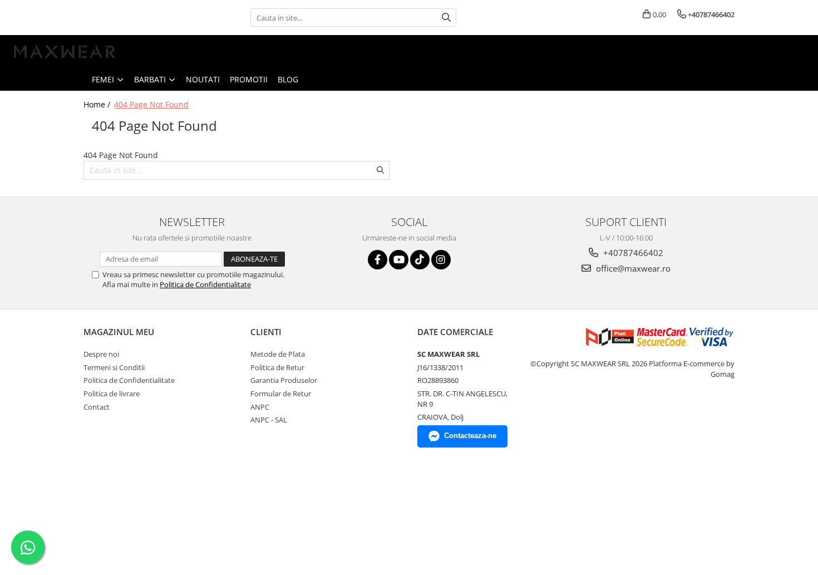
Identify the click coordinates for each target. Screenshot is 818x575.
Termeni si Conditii (114, 367)
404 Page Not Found (151, 104)
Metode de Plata (277, 354)
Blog (288, 79)
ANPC (259, 407)
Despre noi (101, 354)
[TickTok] (420, 259)
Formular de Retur (280, 394)
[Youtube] (398, 259)
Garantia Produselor (283, 380)
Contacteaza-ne (470, 435)
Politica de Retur (277, 367)
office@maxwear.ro (632, 268)
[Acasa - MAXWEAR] (64, 51)
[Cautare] (446, 17)
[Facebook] (377, 259)
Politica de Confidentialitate (205, 284)
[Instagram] (441, 259)
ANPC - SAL (268, 420)
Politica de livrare (111, 394)
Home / (97, 104)
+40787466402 (632, 252)
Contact (96, 407)
